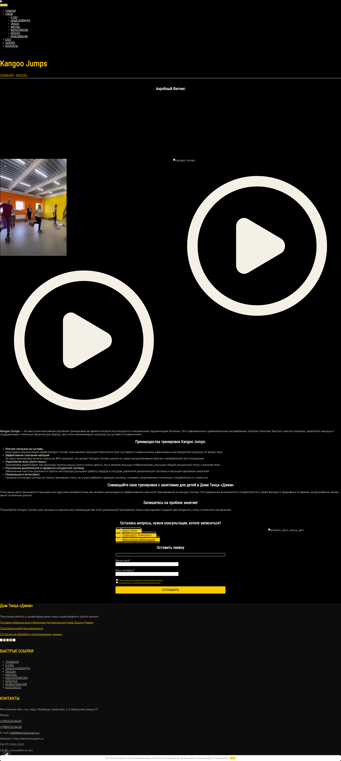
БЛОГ (8, 39)
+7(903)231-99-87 (11, 721)
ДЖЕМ (9, 14)
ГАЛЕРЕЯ (10, 42)
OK (233, 758)
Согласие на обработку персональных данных (31, 634)
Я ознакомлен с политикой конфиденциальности (139, 583)
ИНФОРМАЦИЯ (19, 36)
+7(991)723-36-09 (11, 727)
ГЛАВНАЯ (10, 10)
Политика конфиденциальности (21, 628)
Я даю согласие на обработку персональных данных (140, 580)
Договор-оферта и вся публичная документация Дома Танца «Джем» (47, 622)
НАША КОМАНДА (20, 20)
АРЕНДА (15, 33)
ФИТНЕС (15, 26)
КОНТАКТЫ (11, 46)
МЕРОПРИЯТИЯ (19, 30)
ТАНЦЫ (15, 23)
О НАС (14, 17)
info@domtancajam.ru (24, 732)
